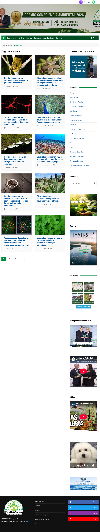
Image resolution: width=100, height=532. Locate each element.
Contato (59, 38)
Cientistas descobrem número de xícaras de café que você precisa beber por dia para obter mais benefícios (16, 201)
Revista (21, 38)
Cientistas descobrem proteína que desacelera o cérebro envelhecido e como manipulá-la (16, 121)
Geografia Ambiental (77, 138)
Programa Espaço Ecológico (44, 38)
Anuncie (29, 38)
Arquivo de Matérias (42, 519)
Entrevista (73, 125)
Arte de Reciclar (75, 97)
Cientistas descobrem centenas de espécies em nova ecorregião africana (48, 198)
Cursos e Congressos (77, 106)
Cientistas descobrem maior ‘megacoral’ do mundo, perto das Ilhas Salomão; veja (50, 159)
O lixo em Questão (76, 152)
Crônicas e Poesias (76, 102)
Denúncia (73, 111)
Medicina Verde (75, 143)
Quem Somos (11, 38)
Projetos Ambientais (77, 156)
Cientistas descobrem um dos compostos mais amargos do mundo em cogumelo (15, 160)
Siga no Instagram (83, 307)
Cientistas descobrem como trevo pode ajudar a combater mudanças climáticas (49, 241)
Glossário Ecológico (41, 515)
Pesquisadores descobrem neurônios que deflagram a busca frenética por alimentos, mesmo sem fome (16, 241)
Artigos (72, 93)
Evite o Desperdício (77, 134)
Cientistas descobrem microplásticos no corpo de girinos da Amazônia (16, 80)
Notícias (73, 147)
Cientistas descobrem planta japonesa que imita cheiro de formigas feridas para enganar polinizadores (49, 81)
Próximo (29, 259)
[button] (77, 287)
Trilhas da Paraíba (76, 161)
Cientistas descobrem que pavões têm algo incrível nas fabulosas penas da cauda (49, 119)
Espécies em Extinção (77, 129)
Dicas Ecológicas (76, 115)
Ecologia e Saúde (76, 120)
